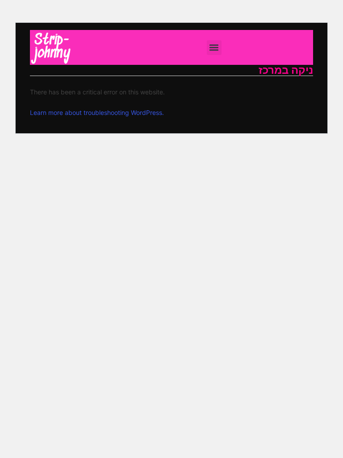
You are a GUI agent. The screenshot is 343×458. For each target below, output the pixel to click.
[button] (214, 47)
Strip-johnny (52, 47)
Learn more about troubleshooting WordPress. (97, 112)
